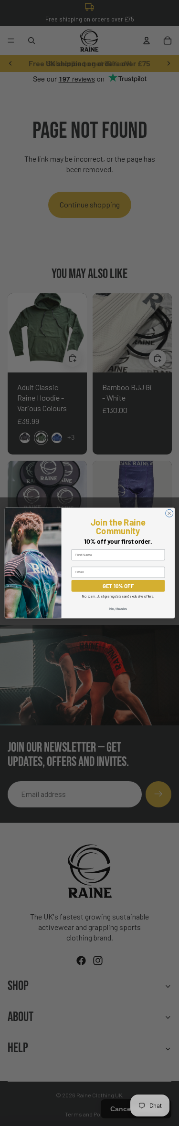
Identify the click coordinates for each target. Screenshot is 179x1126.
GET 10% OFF (117, 585)
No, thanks (118, 608)
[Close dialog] (169, 513)
